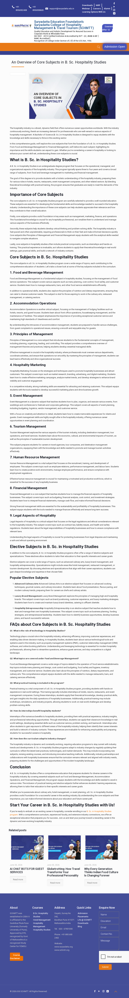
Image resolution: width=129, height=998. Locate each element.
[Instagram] (114, 10)
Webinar (86, 8)
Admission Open (114, 46)
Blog (80, 926)
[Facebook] (114, 3)
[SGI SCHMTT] (21, 25)
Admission (83, 913)
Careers (97, 8)
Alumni (107, 8)
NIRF (98, 5)
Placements (83, 916)
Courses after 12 (107, 28)
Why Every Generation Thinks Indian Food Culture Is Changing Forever (101, 872)
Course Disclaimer (15, 957)
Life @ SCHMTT (85, 920)
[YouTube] (114, 6)
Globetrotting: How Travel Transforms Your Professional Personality (63, 872)
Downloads (87, 5)
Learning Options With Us (93, 12)
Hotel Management (41, 920)
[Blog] (114, 13)
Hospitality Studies (41, 930)
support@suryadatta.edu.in (61, 8)
